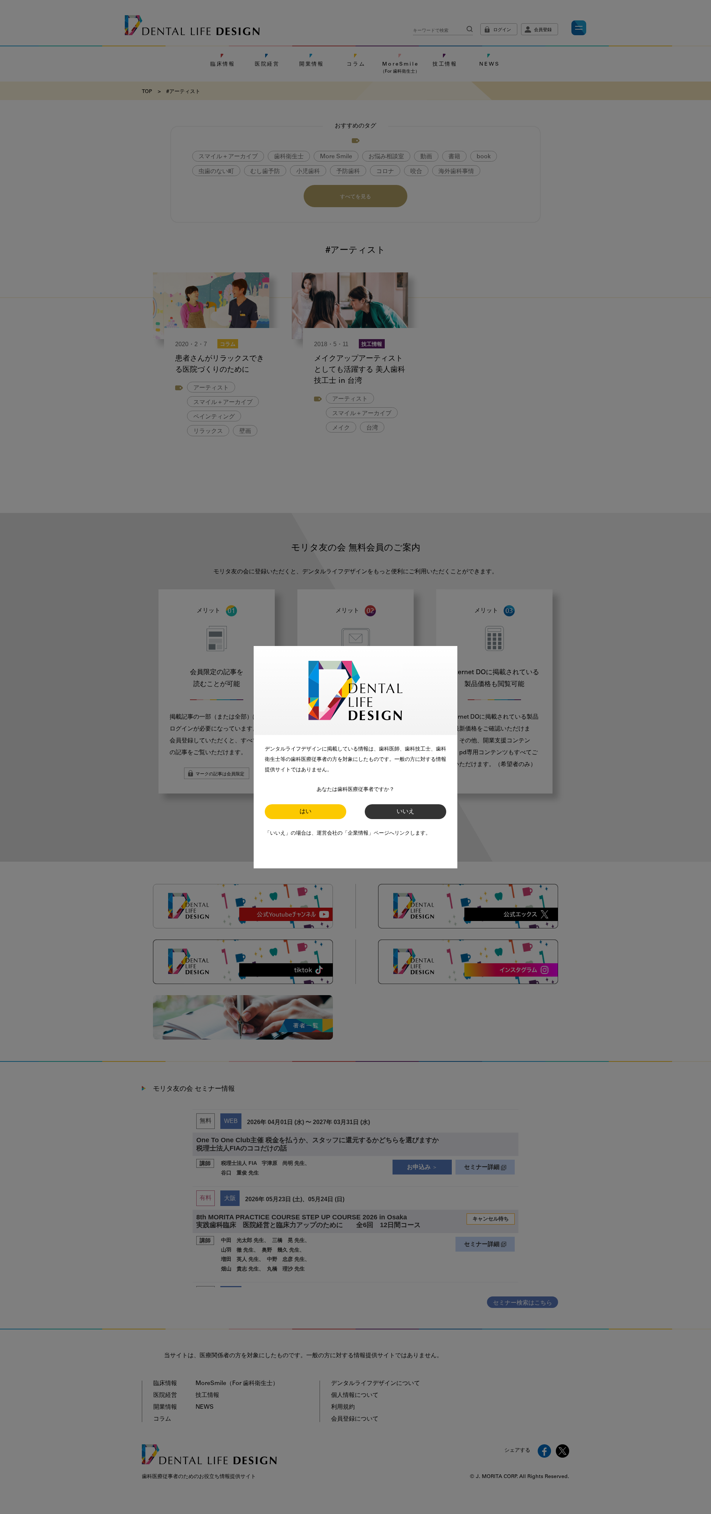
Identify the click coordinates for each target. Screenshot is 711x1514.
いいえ (405, 812)
